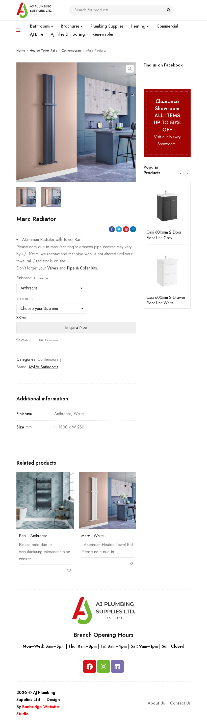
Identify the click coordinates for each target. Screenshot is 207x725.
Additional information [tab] (42, 399)
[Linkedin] (117, 666)
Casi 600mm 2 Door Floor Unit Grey (149, 235)
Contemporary (72, 50)
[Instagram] (103, 666)
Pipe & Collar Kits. (82, 268)
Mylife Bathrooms (43, 367)
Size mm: (24, 298)
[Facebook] (89, 666)
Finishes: (23, 278)
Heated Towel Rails (43, 50)
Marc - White (92, 536)
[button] (130, 69)
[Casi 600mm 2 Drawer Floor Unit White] (152, 270)
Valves (53, 268)
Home (20, 50)
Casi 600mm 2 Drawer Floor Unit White (151, 300)
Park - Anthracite (33, 536)
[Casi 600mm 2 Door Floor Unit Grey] (152, 205)
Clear (23, 317)
